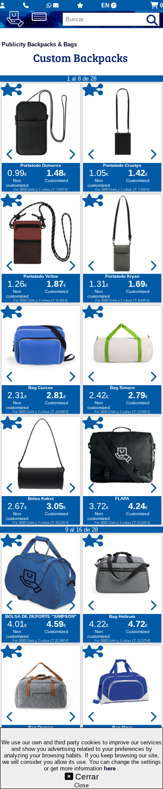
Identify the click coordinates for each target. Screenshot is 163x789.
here (110, 768)
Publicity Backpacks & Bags (39, 44)
